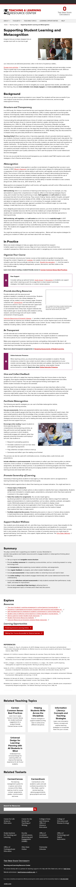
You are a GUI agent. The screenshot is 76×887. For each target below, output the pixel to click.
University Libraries (43, 848)
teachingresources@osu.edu (26, 872)
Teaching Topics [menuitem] (30, 21)
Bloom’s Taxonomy (20, 169)
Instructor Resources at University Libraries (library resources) (27, 620)
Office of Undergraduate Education (9, 849)
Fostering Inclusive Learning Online (17, 628)
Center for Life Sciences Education (9, 821)
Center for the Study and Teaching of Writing (27, 822)
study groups (39, 280)
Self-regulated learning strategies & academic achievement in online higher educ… (34, 611)
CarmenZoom (18, 302)
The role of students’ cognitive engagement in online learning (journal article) (33, 607)
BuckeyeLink (60, 2)
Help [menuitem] (63, 21)
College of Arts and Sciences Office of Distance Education (44, 823)
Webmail (68, 2)
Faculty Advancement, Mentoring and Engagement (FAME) (27, 837)
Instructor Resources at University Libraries (17, 318)
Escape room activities (11, 67)
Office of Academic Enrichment (43, 835)
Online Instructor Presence (49, 367)
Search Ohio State (71, 2)
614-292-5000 (64, 879)
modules (30, 260)
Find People (66, 2)
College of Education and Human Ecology (63, 821)
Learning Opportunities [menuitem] (49, 21)
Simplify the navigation (47, 262)
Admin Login (7, 884)
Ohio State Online (25, 848)
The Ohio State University (7, 2)
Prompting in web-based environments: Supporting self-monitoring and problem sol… (35, 609)
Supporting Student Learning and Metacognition (35, 25)
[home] (22, 11)
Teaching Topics (14, 25)
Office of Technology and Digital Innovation (63, 836)
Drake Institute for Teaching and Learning (10, 835)
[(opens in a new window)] (64, 11)
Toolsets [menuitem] (16, 21)
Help (57, 2)
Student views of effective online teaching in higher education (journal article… (33, 614)
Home (6, 25)
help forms (66, 869)
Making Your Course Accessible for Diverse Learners (22, 633)
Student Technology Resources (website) (21, 618)
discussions (49, 280)
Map (63, 2)
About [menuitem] (6, 21)
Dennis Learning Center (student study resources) (24, 616)
